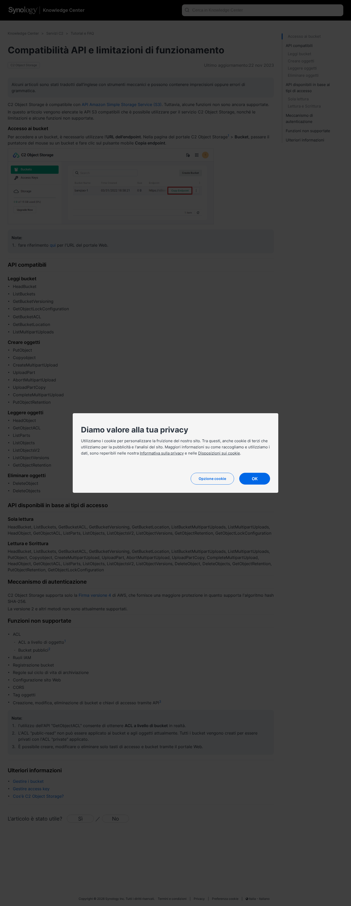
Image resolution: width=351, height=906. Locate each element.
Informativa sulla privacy (162, 453)
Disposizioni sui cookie (219, 453)
